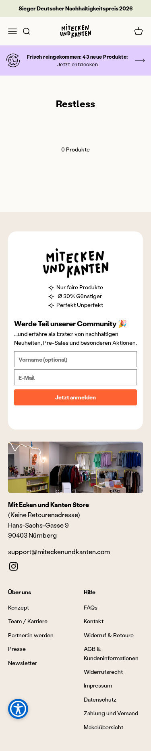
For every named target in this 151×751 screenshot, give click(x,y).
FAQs (90, 607)
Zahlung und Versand (111, 713)
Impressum (98, 685)
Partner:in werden (31, 635)
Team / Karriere (28, 621)
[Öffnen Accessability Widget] (18, 709)
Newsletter (22, 663)
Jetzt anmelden (75, 397)
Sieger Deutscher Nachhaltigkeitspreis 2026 (76, 8)
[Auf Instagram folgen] (13, 566)
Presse (17, 649)
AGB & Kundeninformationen (111, 653)
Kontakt (93, 621)
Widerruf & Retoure (109, 635)
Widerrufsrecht (103, 671)
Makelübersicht (103, 727)
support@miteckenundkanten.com (59, 551)
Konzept (18, 607)
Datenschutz (100, 699)
